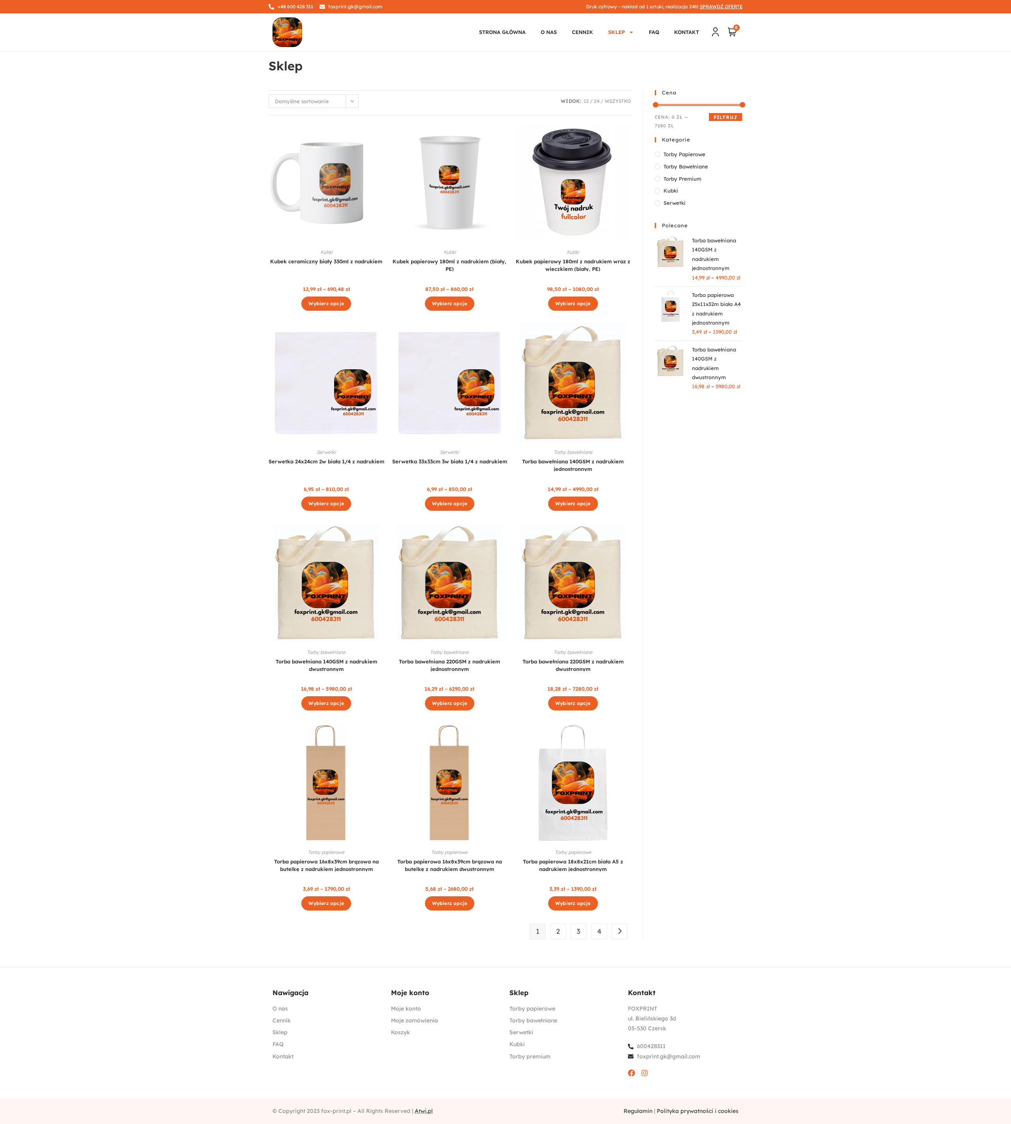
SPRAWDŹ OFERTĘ (721, 6)
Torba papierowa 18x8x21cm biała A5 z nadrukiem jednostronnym (573, 864)
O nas (549, 32)
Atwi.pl (424, 1111)
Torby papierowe (326, 852)
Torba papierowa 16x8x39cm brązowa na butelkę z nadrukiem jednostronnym (326, 864)
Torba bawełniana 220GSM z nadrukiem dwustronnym (573, 664)
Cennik (582, 32)
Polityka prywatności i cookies (698, 1111)
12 (586, 101)
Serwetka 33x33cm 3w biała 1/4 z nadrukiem (449, 461)
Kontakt (686, 32)
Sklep (616, 32)
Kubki (326, 252)
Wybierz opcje (326, 303)
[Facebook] (631, 1073)
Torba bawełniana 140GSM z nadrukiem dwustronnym (326, 664)
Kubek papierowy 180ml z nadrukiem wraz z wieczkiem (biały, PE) (573, 264)
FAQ (654, 32)
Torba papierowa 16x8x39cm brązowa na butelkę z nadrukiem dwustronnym (449, 864)
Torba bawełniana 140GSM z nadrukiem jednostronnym (573, 464)
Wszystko (618, 101)
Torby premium (682, 179)
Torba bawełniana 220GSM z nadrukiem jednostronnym (449, 664)
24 (596, 101)
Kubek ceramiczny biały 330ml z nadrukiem (326, 261)
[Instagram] (644, 1073)
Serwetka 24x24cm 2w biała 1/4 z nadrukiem (326, 461)
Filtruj (725, 117)
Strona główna (502, 32)
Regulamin (638, 1111)
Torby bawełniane (573, 452)
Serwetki (326, 452)
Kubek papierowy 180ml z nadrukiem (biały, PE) (449, 264)
